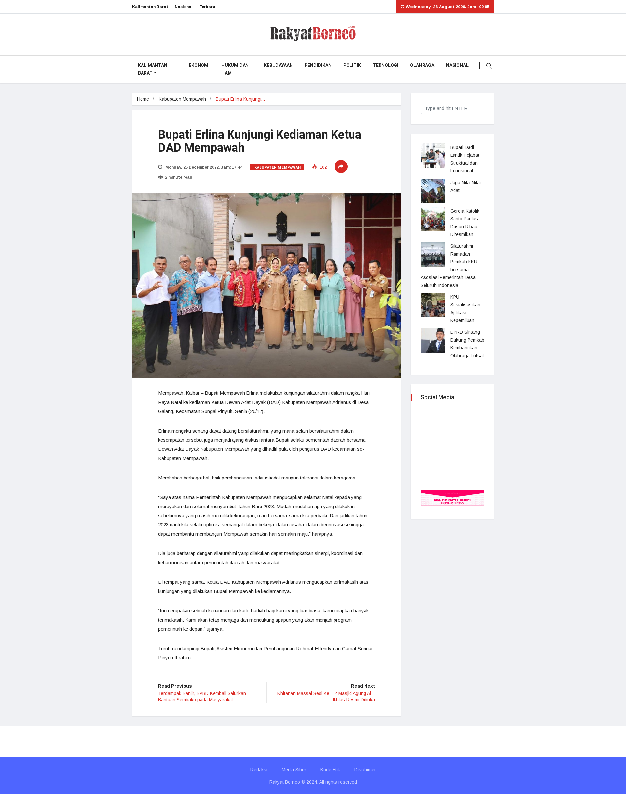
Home (143, 99)
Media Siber (294, 769)
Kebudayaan (278, 65)
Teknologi (385, 65)
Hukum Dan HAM (235, 69)
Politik (352, 65)
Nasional (184, 7)
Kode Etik (330, 769)
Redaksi (258, 769)
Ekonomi (199, 65)
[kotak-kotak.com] (452, 497)
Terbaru (207, 7)
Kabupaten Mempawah (182, 99)
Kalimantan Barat (150, 7)
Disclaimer (365, 769)
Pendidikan (318, 65)
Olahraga (422, 65)
